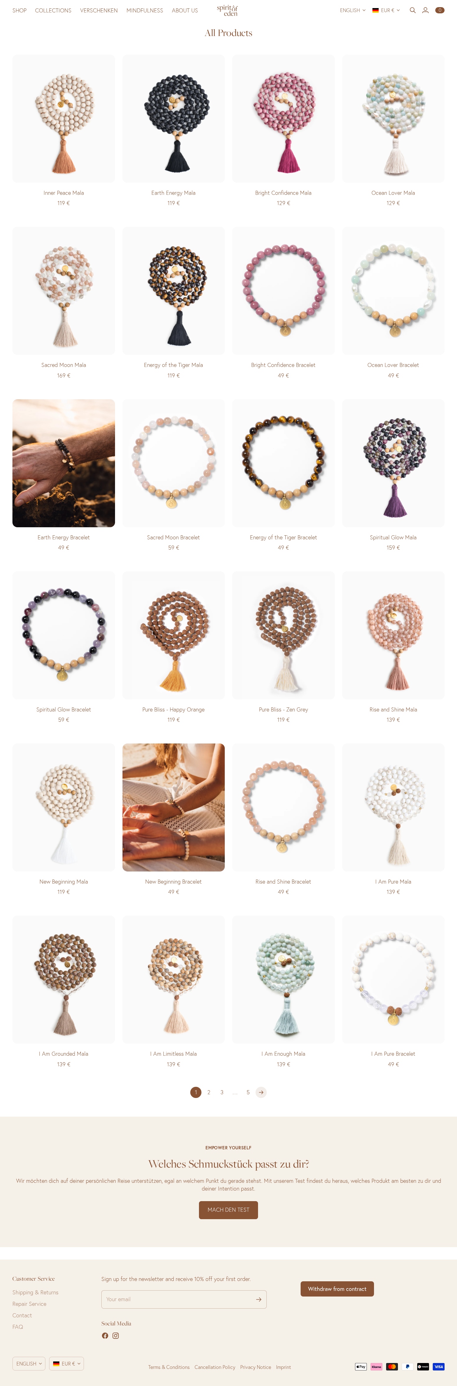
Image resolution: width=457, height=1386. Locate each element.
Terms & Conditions (169, 1367)
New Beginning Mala (63, 881)
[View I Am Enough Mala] (283, 980)
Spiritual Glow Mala (393, 537)
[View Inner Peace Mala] (63, 119)
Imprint (283, 1367)
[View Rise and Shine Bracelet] (283, 807)
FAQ (17, 1326)
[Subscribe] (259, 1299)
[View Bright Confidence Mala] (283, 119)
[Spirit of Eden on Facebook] (105, 1335)
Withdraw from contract (337, 1288)
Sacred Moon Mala (63, 364)
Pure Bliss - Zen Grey (283, 709)
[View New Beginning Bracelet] (173, 807)
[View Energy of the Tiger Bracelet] (283, 463)
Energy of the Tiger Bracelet (283, 537)
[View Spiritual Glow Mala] (393, 463)
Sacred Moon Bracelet (173, 537)
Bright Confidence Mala (283, 192)
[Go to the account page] (425, 10)
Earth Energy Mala (173, 192)
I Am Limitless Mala (173, 1053)
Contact (22, 1315)
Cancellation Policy (215, 1367)
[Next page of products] (261, 1092)
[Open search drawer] (413, 10)
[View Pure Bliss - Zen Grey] (283, 635)
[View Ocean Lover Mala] (393, 119)
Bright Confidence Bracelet (283, 364)
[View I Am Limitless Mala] (173, 980)
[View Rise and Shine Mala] (393, 635)
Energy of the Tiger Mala (173, 364)
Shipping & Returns (35, 1292)
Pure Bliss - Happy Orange (173, 709)
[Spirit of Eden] (228, 10)
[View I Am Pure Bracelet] (393, 980)
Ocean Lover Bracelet (393, 364)
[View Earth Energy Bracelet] (63, 463)
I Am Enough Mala (283, 1053)
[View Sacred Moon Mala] (63, 291)
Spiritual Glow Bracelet (63, 709)
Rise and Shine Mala (393, 709)
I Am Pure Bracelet (393, 1053)
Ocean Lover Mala (393, 192)
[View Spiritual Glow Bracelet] (63, 635)
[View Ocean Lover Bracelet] (393, 291)
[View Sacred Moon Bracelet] (173, 463)
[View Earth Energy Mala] (173, 119)
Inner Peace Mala (64, 192)
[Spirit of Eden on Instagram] (115, 1335)
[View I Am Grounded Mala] (63, 980)
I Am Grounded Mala (63, 1053)
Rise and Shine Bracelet (283, 881)
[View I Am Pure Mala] (393, 807)
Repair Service (29, 1303)
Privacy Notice (255, 1367)
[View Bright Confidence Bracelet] (283, 291)
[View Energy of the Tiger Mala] (173, 291)
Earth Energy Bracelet (64, 537)
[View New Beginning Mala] (63, 807)
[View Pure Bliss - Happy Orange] (173, 635)
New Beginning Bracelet (173, 881)
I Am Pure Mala (393, 881)
